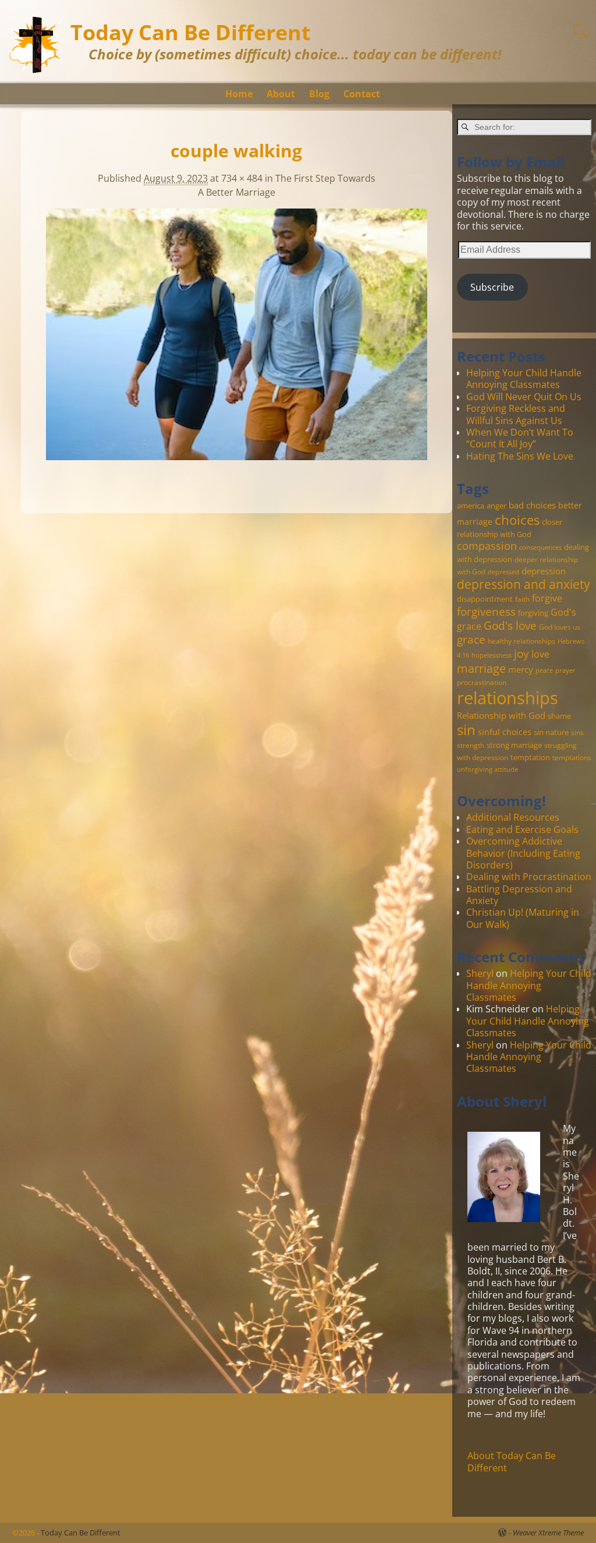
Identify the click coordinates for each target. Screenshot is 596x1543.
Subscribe (492, 287)
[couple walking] (236, 341)
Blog (319, 93)
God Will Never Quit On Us (523, 396)
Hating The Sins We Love (519, 456)
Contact (361, 93)
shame (559, 716)
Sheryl (480, 973)
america (470, 505)
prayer (565, 670)
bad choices (532, 505)
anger (496, 505)
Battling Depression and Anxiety (519, 894)
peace (544, 670)
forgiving (533, 613)
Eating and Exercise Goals (522, 829)
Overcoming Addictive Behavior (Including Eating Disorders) (523, 853)
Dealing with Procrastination (528, 876)
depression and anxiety (523, 584)
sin (466, 730)
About (281, 93)
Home (239, 93)
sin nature (551, 732)
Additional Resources (512, 817)
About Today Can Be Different (511, 1461)
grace (471, 639)
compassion (487, 546)
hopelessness (491, 655)
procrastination (481, 682)
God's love (510, 625)
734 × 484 (241, 178)
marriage (481, 668)
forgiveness (486, 611)
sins (577, 732)
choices (517, 519)
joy (521, 653)
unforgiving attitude (487, 769)
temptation (530, 757)
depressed (503, 572)
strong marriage (514, 745)
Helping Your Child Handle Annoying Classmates (523, 378)
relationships (507, 697)
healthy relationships (521, 640)
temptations (571, 757)
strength (470, 745)
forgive (547, 598)
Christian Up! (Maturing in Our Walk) (522, 918)
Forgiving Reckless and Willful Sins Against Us (515, 414)
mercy (520, 669)
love (540, 654)
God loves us (559, 626)
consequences (540, 547)
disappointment (485, 599)
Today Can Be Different (190, 32)
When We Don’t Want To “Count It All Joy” (519, 438)
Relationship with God (501, 715)
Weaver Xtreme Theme (548, 1532)
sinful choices (504, 731)
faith (522, 598)
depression (544, 571)
